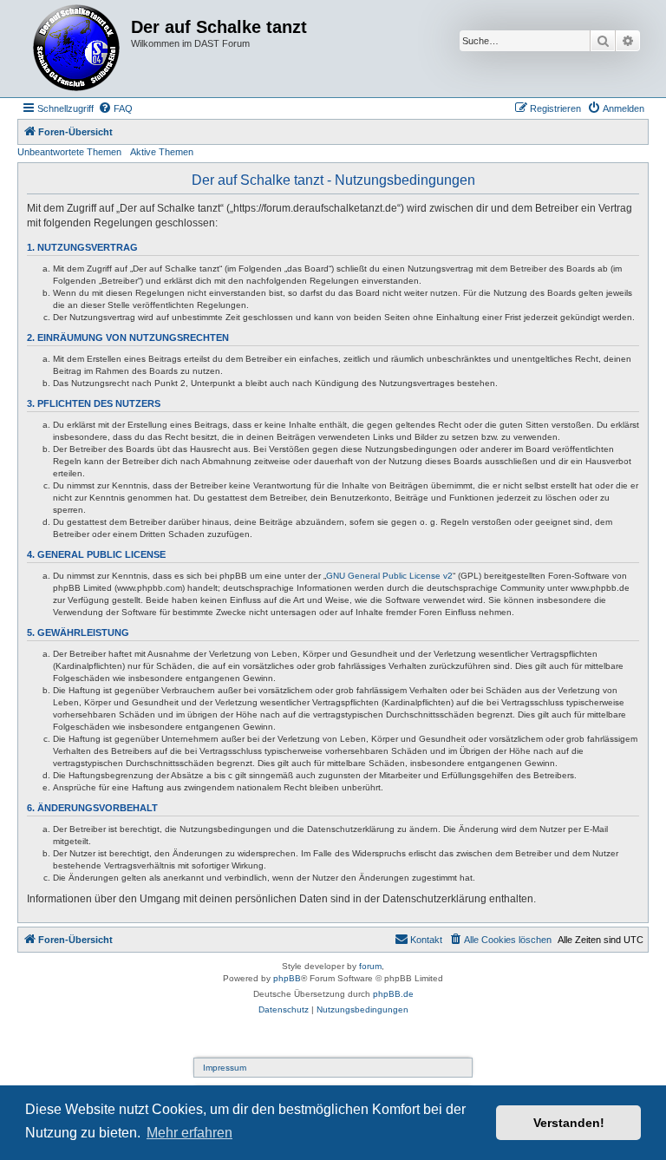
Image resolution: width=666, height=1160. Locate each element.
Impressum (224, 1067)
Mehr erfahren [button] (189, 1132)
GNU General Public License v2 (389, 575)
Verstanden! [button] (568, 1123)
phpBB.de (393, 994)
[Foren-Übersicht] (76, 48)
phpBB (287, 978)
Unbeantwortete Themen (69, 152)
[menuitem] (115, 108)
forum (370, 966)
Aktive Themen (161, 152)
